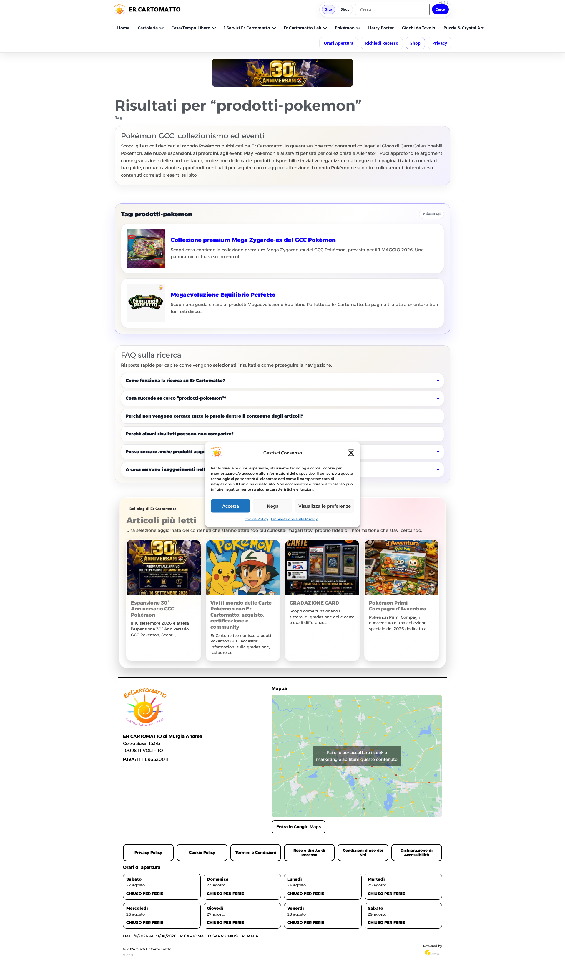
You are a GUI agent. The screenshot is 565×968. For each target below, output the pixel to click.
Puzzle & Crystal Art (463, 28)
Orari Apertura (338, 43)
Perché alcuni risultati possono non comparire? (179, 433)
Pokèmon (345, 28)
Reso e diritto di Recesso (309, 852)
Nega (273, 506)
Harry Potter (381, 28)
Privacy (439, 43)
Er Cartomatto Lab (302, 28)
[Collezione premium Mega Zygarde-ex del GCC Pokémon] (146, 248)
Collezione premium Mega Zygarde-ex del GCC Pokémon (253, 240)
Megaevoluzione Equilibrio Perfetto (223, 294)
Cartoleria (148, 28)
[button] (351, 453)
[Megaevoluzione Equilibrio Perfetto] (146, 303)
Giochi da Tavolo (418, 28)
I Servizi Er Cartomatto (247, 28)
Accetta (230, 506)
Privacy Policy (148, 852)
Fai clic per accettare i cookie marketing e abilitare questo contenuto (357, 756)
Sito (328, 9)
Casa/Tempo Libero (190, 28)
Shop (345, 9)
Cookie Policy (256, 519)
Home (123, 28)
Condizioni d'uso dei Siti (363, 852)
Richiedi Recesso (381, 43)
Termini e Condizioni (255, 852)
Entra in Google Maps (298, 826)
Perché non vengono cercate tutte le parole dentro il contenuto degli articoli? (214, 416)
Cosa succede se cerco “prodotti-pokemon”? (176, 398)
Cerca (440, 9)
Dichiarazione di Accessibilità (417, 852)
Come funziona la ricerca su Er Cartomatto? (175, 380)
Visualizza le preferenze (324, 506)
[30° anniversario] (282, 73)
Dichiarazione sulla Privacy (294, 519)
